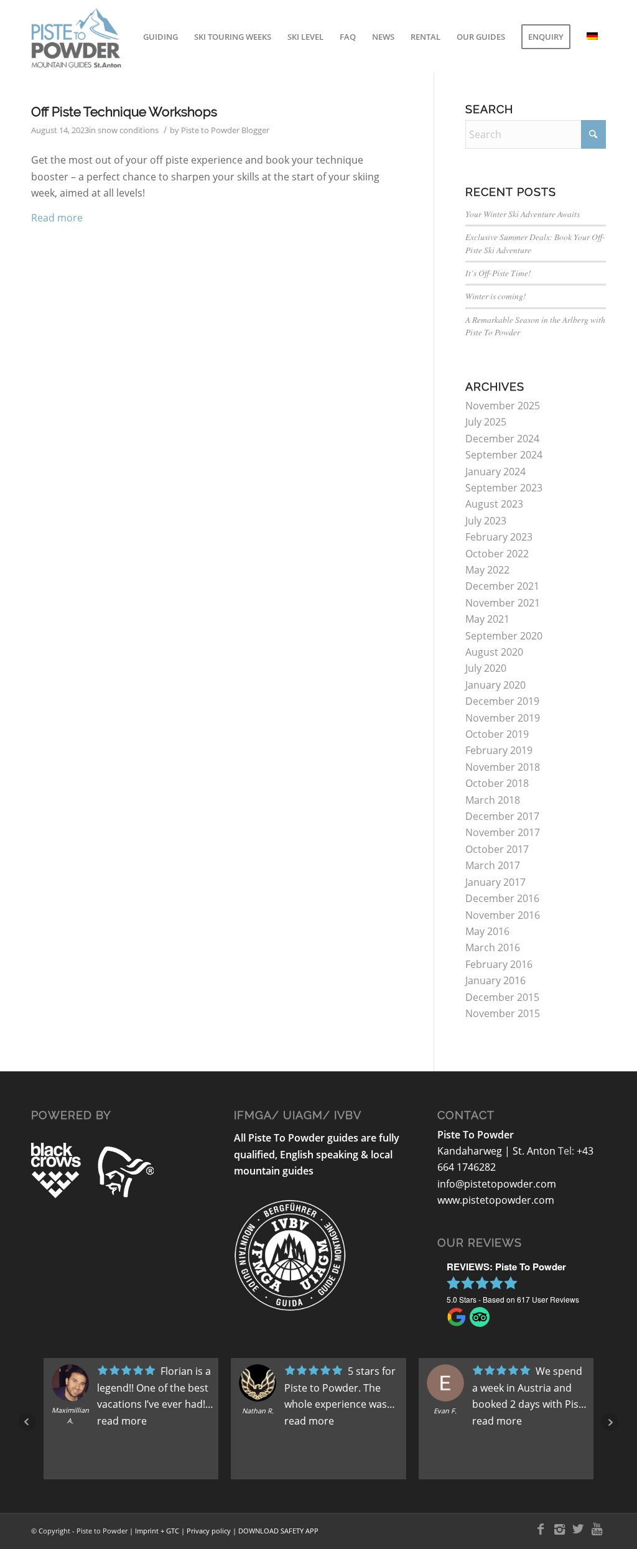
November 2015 (502, 1013)
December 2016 (502, 898)
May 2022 (487, 570)
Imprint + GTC (157, 1530)
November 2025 (502, 405)
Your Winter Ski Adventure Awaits (522, 214)
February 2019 (498, 750)
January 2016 (495, 980)
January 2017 (495, 882)
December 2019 (502, 701)
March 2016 (492, 947)
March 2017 (492, 865)
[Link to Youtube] (596, 1529)
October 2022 (497, 554)
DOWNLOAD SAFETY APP (278, 1530)
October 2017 (497, 849)
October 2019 (497, 734)
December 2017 (502, 816)
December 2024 (502, 438)
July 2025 (485, 422)
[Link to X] (578, 1529)
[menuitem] (160, 36)
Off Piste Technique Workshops (124, 111)
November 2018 (502, 767)
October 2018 (497, 783)
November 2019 (502, 718)
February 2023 (498, 537)
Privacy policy (209, 1530)
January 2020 (495, 685)
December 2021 (502, 586)
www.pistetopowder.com (495, 1200)
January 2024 (495, 471)
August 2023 (494, 504)
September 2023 (503, 488)
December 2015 (502, 997)
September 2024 (503, 455)
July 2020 (485, 668)
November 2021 (502, 603)
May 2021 (487, 619)
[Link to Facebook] (540, 1529)
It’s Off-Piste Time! (498, 273)
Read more (57, 218)
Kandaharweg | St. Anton (497, 1151)
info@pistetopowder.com (496, 1184)
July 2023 (485, 521)
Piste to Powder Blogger (225, 130)
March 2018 (492, 800)
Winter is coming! (495, 296)
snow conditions (128, 130)
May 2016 (487, 931)
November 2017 (502, 832)
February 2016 (498, 964)
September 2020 (503, 636)
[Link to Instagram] (559, 1529)
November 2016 (502, 915)
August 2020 (494, 652)
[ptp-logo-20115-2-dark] (111, 36)
